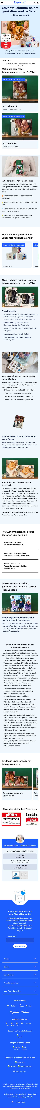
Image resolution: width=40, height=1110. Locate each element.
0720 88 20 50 (20, 857)
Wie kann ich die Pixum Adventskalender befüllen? (14, 543)
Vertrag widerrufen (27, 1097)
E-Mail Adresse (11, 936)
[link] (20, 93)
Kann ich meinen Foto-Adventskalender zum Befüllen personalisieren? (15, 566)
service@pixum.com (20, 868)
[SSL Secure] (24, 1048)
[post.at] (20, 1036)
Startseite (6, 61)
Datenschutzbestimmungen (18, 925)
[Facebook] (7, 1024)
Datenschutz (32, 1094)
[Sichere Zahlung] (20, 1009)
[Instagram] (13, 1024)
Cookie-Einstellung (13, 1097)
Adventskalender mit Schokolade (13, 794)
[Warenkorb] (38, 2)
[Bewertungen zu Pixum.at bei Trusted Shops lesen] (16, 1048)
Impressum (18, 1094)
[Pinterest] (18, 1024)
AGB (24, 1094)
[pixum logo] (20, 2)
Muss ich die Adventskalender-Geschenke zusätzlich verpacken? (17, 554)
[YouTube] (27, 1024)
